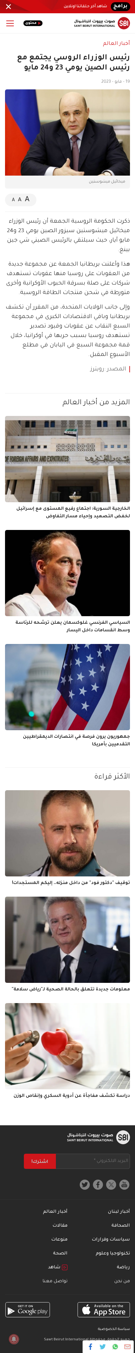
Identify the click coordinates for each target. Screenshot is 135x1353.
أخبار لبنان (119, 1212)
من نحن (122, 1281)
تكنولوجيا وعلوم (113, 1253)
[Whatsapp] (115, 1347)
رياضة (123, 1267)
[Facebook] (90, 1347)
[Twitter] (102, 1347)
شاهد (55, 1267)
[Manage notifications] (14, 1339)
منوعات (59, 1239)
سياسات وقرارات (111, 1239)
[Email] (127, 1347)
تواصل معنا (55, 1281)
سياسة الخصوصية (114, 1329)
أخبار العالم (116, 44)
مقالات (60, 1226)
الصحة (60, 1253)
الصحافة (120, 1226)
